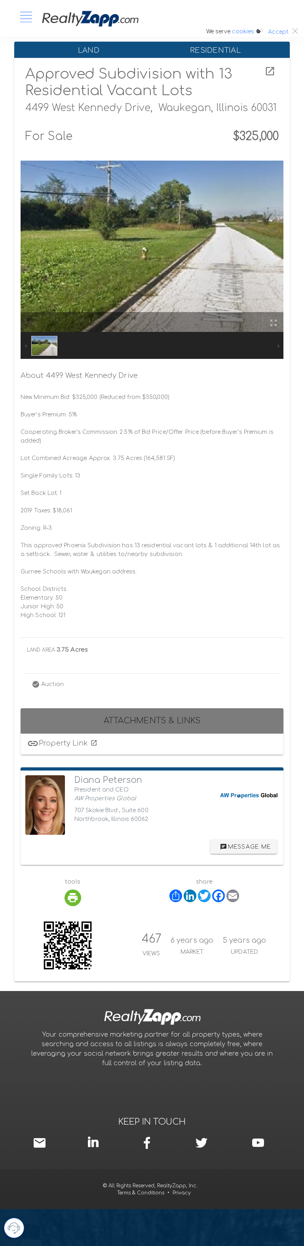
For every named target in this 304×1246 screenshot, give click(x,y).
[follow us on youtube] (258, 1143)
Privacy (182, 1193)
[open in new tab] (270, 71)
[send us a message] (41, 1143)
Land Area (41, 650)
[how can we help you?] (14, 1228)
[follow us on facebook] (149, 1143)
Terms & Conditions (140, 1193)
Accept (278, 32)
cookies (243, 32)
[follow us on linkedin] (95, 1142)
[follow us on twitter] (201, 1143)
